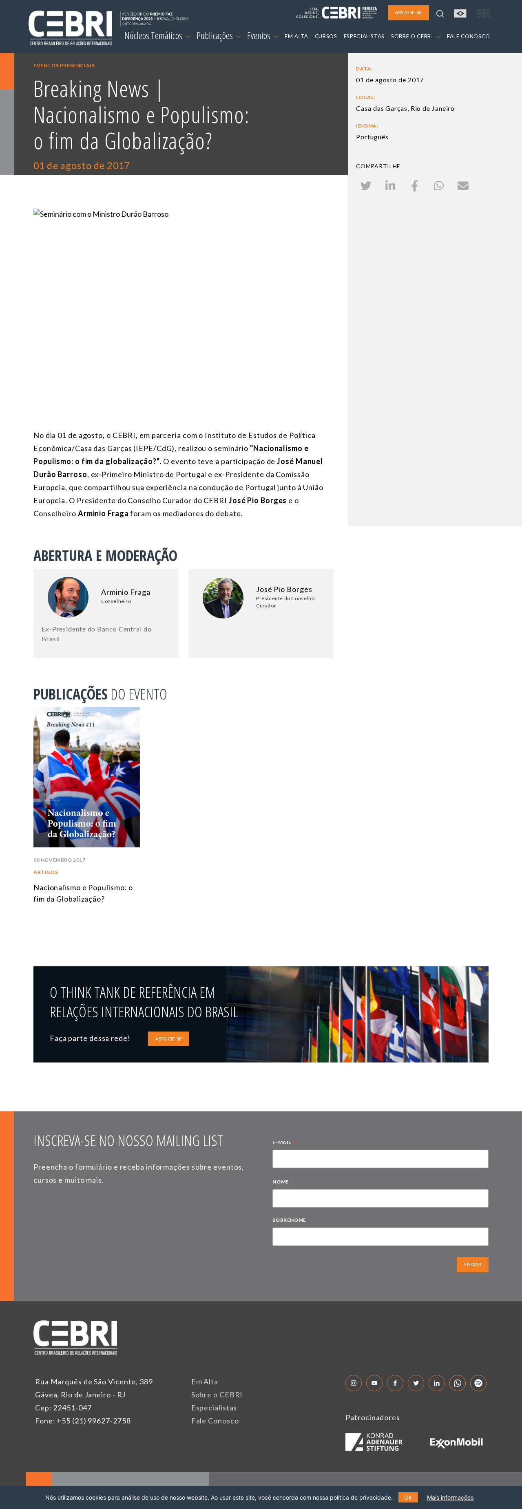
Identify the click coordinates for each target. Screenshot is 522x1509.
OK (408, 1497)
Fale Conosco (215, 1420)
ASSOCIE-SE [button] (408, 12)
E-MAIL (283, 1143)
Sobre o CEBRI (217, 1394)
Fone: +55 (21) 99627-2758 (83, 1420)
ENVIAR (472, 1264)
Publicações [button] (215, 35)
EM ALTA (296, 36)
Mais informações (450, 1497)
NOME (282, 1182)
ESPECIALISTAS (364, 36)
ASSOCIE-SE (168, 1039)
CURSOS (326, 36)
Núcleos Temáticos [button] (154, 35)
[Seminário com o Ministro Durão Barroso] (183, 292)
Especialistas (214, 1407)
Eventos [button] (259, 35)
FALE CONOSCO (468, 36)
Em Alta (204, 1381)
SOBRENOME (289, 1220)
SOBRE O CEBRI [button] (412, 36)
